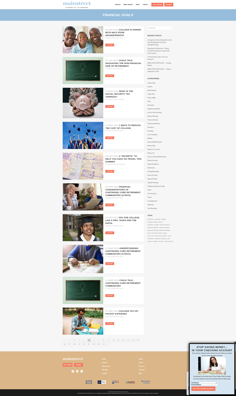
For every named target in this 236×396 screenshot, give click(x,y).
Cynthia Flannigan (118, 99)
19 (79, 344)
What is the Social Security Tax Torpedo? (119, 94)
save (168, 238)
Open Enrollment (153, 164)
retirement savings (160, 238)
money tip (151, 236)
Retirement (151, 168)
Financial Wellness (154, 123)
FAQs (104, 359)
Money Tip (151, 153)
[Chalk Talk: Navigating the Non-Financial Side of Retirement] (83, 70)
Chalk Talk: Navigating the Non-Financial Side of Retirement (123, 63)
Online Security (153, 160)
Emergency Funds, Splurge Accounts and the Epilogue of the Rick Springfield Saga (160, 42)
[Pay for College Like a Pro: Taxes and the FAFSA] (83, 227)
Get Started (67, 365)
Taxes (149, 190)
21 (89, 344)
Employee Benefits (154, 109)
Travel (150, 197)
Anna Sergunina (117, 69)
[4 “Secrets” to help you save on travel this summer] (83, 166)
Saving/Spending (153, 171)
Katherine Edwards (118, 164)
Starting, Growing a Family (156, 186)
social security (168, 241)
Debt (149, 101)
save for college (152, 241)
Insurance (151, 127)
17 (69, 344)
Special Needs (152, 179)
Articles (150, 86)
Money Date (151, 145)
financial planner (164, 227)
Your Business (152, 208)
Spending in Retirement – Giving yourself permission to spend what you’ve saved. (159, 51)
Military (150, 138)
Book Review (152, 90)
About (141, 362)
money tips (157, 236)
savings (160, 241)
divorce (160, 222)
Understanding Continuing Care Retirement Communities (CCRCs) (123, 251)
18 (74, 344)
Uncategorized (152, 201)
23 (99, 344)
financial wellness (164, 230)
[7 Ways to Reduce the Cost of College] (83, 135)
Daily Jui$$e (152, 98)
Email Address (196, 384)
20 (84, 344)
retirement (151, 238)
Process (142, 366)
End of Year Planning (154, 112)
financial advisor (165, 224)
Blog (140, 373)
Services (142, 370)
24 (104, 344)
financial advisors (153, 227)
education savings (153, 224)
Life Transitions (152, 134)
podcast (164, 236)
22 (94, 344)
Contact (104, 373)
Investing (150, 131)
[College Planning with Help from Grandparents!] (83, 39)
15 (138, 340)
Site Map (105, 370)
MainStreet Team (117, 38)
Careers (104, 362)
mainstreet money (156, 233)
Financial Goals (153, 120)
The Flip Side (152, 193)
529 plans (150, 219)
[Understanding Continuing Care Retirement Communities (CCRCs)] (83, 259)
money (165, 233)
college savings (152, 222)
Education (151, 105)
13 (128, 340)
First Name (195, 383)
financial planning (153, 230)
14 (133, 340)
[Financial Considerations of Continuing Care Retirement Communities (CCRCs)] (83, 196)
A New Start (151, 83)
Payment (78, 365)
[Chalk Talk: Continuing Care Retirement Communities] (83, 290)
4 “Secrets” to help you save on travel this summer (123, 159)
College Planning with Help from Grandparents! (123, 33)
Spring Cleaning (153, 182)
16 (65, 344)
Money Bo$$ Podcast (155, 142)
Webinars (151, 204)
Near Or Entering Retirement (157, 157)
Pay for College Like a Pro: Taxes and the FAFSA (122, 220)
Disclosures (106, 366)
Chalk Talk (151, 94)
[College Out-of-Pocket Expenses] (83, 321)
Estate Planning (153, 116)
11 (118, 340)
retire (169, 236)
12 (123, 340)
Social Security (152, 175)
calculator (157, 219)
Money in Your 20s (154, 149)
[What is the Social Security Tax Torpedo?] (83, 103)
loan (149, 233)
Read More (110, 44)
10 (113, 340)
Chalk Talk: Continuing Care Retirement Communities (123, 283)
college (163, 219)
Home (141, 359)
